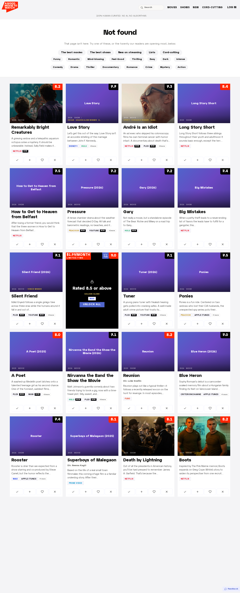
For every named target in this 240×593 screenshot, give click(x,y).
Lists (152, 52)
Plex (149, 146)
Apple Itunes (201, 315)
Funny (56, 59)
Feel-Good (118, 59)
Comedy (58, 67)
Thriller (90, 67)
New (196, 8)
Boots (185, 460)
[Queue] (30, 160)
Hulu (84, 146)
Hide (55, 160)
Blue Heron (190, 376)
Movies (172, 8)
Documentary (111, 67)
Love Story (78, 127)
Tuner (129, 296)
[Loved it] (42, 160)
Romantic (74, 59)
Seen (17, 160)
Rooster (19, 460)
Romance (132, 67)
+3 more (93, 146)
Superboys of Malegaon (91, 460)
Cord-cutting (212, 8)
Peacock (77, 230)
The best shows (100, 52)
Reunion (131, 376)
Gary (128, 212)
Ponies (186, 296)
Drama (74, 67)
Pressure (76, 212)
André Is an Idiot (140, 127)
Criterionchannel (191, 394)
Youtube (97, 230)
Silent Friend (24, 296)
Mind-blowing (96, 59)
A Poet (18, 376)
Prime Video (75, 483)
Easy (152, 59)
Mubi (34, 394)
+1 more (216, 315)
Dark (165, 59)
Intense (180, 59)
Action (182, 67)
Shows (185, 8)
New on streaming (129, 52)
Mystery (165, 67)
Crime (148, 67)
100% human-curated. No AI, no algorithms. (121, 16)
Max (15, 479)
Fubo (127, 398)
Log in (231, 7)
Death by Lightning (142, 460)
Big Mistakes (192, 212)
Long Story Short (197, 127)
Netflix (20, 151)
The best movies (71, 52)
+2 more (112, 230)
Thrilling (137, 59)
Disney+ (73, 146)
